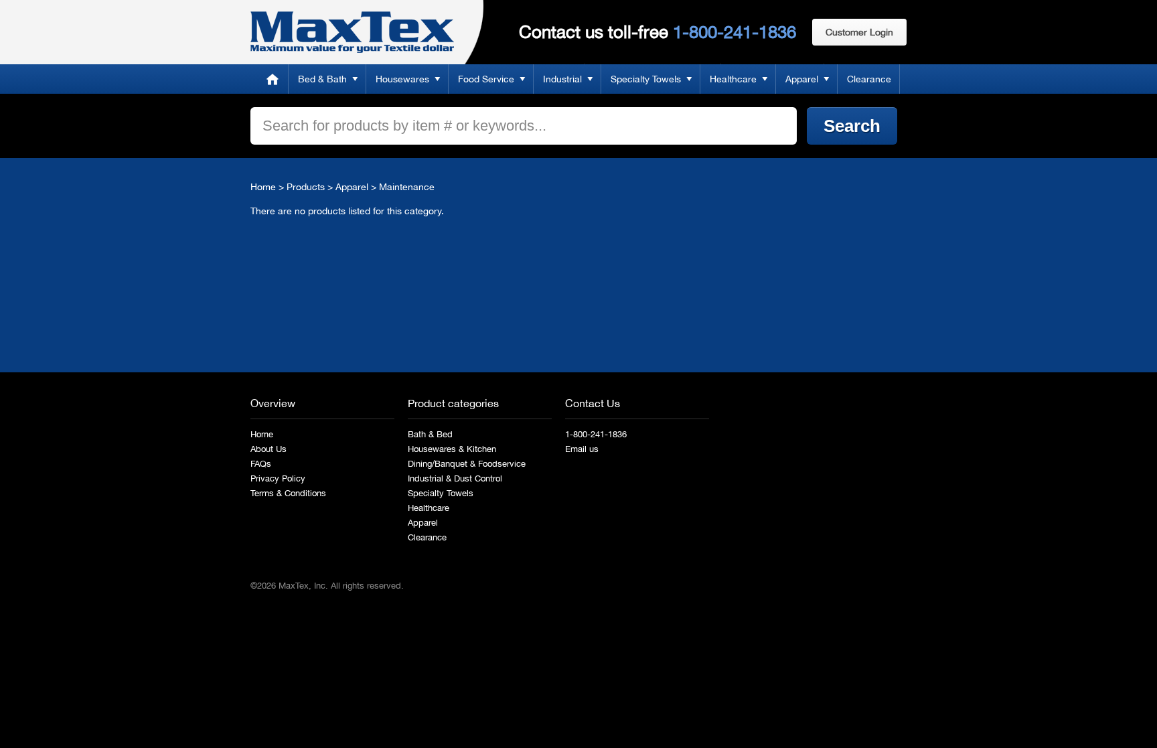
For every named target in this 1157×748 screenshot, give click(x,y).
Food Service (486, 79)
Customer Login (859, 32)
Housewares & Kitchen (452, 449)
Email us (582, 449)
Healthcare (733, 79)
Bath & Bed (430, 434)
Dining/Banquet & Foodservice (467, 464)
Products (306, 186)
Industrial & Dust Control (455, 478)
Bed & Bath (322, 79)
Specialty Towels (646, 79)
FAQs (260, 464)
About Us (268, 449)
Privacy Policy (277, 478)
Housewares (402, 79)
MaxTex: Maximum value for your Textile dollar (352, 32)
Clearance (869, 79)
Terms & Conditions (288, 493)
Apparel (801, 79)
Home (272, 79)
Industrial (562, 79)
